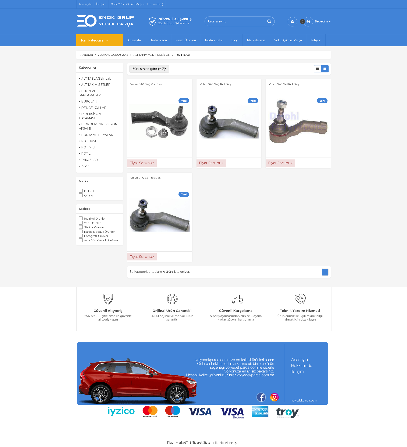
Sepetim (321, 21)
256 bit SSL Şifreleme (174, 23)
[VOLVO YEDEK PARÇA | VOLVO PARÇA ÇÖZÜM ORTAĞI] (106, 26)
